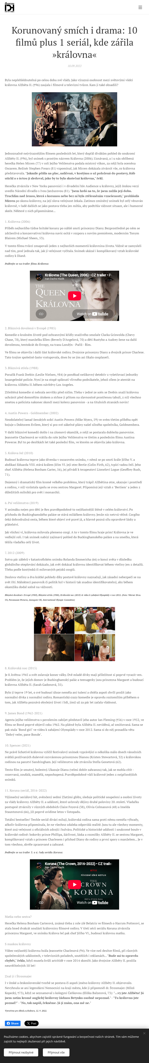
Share (15, 1023)
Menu (140, 7)
